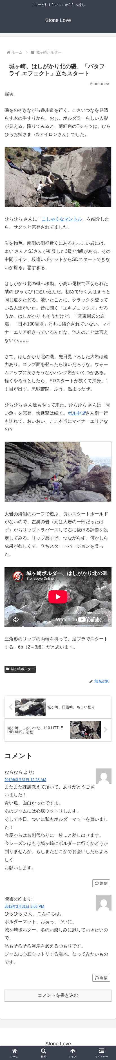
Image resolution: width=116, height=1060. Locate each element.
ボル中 (74, 413)
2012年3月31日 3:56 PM (24, 906)
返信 (104, 883)
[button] (104, 813)
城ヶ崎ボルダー (22, 669)
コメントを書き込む (58, 995)
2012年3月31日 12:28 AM (25, 780)
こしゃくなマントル (62, 219)
